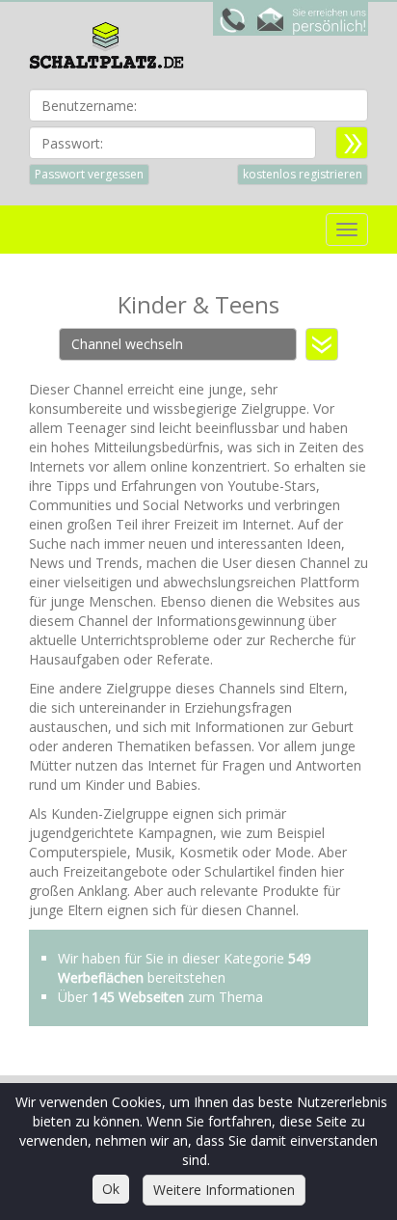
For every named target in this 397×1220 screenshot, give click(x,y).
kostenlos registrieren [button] (302, 174)
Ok (110, 1188)
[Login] (351, 142)
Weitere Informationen (224, 1189)
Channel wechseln (127, 344)
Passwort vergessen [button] (89, 174)
